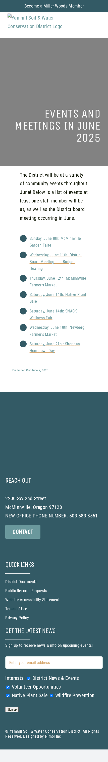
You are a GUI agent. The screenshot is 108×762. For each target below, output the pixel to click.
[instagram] (19, 547)
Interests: (15, 678)
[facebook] (8, 547)
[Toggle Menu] (96, 25)
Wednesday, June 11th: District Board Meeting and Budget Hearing (56, 262)
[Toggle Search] (83, 24)
